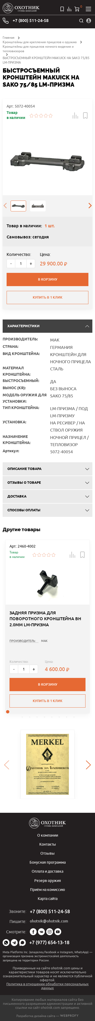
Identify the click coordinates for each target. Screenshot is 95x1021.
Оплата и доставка (47, 871)
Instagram (49, 931)
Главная (9, 37)
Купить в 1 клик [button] (47, 701)
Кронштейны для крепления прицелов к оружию (40, 42)
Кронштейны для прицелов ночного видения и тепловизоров (38, 49)
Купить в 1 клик (47, 297)
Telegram (14, 942)
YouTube (57, 931)
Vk (41, 931)
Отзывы (47, 853)
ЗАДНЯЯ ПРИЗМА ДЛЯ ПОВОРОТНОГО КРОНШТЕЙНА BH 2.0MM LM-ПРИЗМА (45, 619)
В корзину (47, 279)
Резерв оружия (47, 880)
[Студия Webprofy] (69, 1016)
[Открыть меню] (88, 9)
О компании (47, 835)
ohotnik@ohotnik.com (49, 921)
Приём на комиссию (47, 889)
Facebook (33, 931)
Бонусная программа (48, 862)
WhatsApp (6, 942)
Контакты (47, 844)
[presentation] (5, 206)
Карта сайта (48, 898)
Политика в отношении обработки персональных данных (47, 986)
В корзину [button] (47, 684)
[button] (75, 115)
